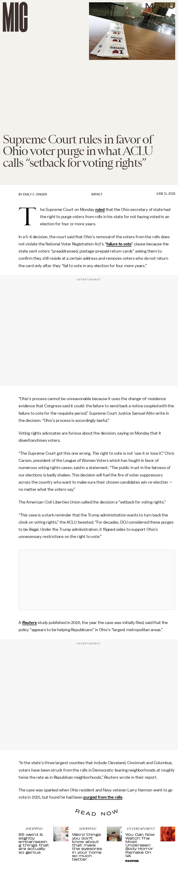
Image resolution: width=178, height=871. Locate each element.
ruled (100, 209)
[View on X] (97, 580)
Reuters (29, 623)
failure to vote (119, 244)
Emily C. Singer (35, 194)
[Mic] (15, 17)
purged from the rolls (102, 797)
